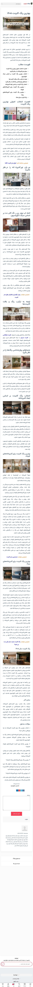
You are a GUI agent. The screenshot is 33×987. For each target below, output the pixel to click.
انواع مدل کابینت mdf (10, 163)
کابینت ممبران (24, 338)
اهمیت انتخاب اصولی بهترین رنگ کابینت (16, 69)
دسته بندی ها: (16, 784)
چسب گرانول (15, 981)
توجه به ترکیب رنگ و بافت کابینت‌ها (18, 79)
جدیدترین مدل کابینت (11, 557)
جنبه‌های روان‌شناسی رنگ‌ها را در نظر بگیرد (16, 82)
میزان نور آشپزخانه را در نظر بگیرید (18, 71)
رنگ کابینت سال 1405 (21, 98)
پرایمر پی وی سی (16, 978)
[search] (2, 4)
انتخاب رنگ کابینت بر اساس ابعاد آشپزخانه (16, 84)
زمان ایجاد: (26, 833)
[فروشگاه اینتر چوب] (27, 3)
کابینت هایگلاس (7, 335)
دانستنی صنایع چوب (15, 786)
